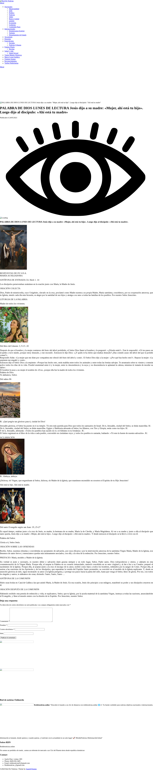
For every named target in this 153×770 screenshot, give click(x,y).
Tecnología (8, 37)
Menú (2, 3)
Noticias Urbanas (15, 45)
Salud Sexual (13, 53)
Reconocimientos (10, 61)
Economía (12, 23)
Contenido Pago (14, 27)
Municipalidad (14, 9)
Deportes (7, 39)
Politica (11, 13)
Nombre (3, 625)
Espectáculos (9, 41)
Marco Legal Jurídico (12, 57)
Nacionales (8, 7)
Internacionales (9, 29)
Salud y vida (8, 51)
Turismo (12, 33)
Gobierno (12, 25)
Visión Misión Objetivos (13, 55)
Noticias (12, 15)
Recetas (11, 49)
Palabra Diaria (9, 47)
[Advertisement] (76, 84)
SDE (10, 11)
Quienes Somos (10, 59)
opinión (11, 21)
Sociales (12, 43)
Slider (11, 17)
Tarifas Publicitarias (11, 63)
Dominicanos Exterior (17, 31)
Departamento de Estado (17, 35)
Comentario (5, 621)
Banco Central (14, 19)
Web (1, 633)
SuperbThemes (31, 769)
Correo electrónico (7, 629)
